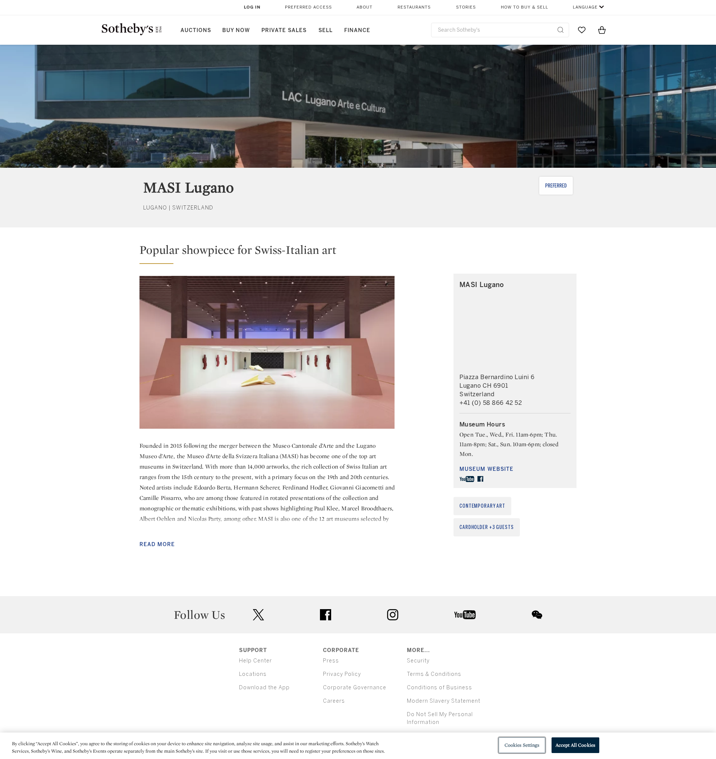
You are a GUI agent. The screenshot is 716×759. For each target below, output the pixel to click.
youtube (465, 614)
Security (418, 661)
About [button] (365, 7)
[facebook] (480, 479)
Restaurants (414, 7)
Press (331, 661)
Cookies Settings (522, 745)
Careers (334, 701)
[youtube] (466, 479)
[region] (358, 746)
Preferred (556, 186)
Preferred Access (308, 7)
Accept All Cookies (575, 745)
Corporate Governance (354, 687)
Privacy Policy (342, 674)
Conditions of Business (439, 687)
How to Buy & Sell (524, 7)
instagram (392, 614)
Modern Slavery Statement (443, 701)
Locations (253, 674)
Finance (357, 30)
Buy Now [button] (236, 30)
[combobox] (500, 30)
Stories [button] (466, 7)
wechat (537, 615)
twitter (258, 615)
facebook (325, 614)
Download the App (264, 687)
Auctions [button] (195, 30)
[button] (267, 253)
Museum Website (486, 469)
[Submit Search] (560, 30)
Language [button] (585, 7)
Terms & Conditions (434, 674)
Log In (252, 7)
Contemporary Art (482, 506)
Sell (325, 30)
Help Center (255, 661)
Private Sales (284, 30)
